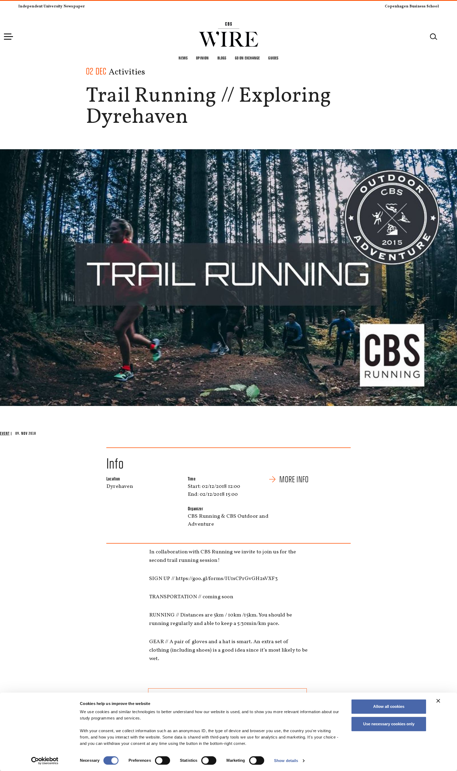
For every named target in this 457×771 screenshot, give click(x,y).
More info (294, 479)
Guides (273, 58)
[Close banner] (438, 701)
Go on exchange (247, 58)
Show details (286, 760)
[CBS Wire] (228, 25)
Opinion (202, 58)
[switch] (162, 760)
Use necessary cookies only (388, 724)
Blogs (221, 58)
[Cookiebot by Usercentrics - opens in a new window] (45, 761)
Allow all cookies (388, 706)
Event (5, 433)
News (183, 58)
